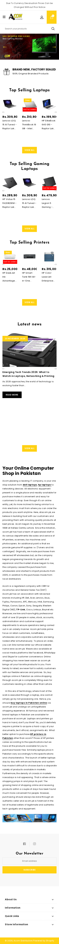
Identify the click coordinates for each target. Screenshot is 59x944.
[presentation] (3, 112)
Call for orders (29, 109)
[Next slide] (54, 47)
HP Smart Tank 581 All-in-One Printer (29, 277)
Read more (12, 394)
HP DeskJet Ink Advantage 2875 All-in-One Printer (8, 277)
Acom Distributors (23, 940)
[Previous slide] (5, 47)
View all (29, 150)
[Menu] (4, 16)
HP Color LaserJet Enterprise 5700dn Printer (47, 277)
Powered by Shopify (43, 940)
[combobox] (29, 29)
